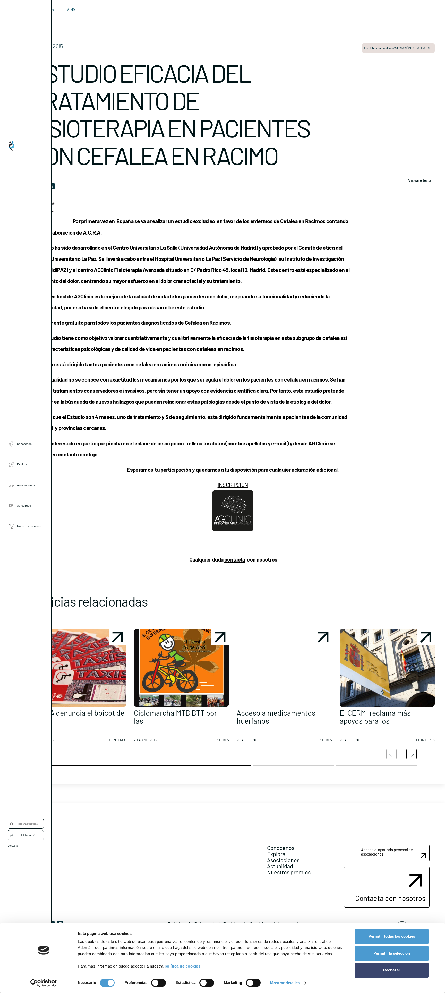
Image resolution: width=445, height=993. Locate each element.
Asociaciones (26, 484)
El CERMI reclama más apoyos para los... (375, 717)
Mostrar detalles (285, 983)
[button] (78, 687)
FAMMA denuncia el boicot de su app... (77, 717)
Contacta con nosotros (390, 898)
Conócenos (24, 443)
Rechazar (391, 970)
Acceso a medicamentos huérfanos (276, 717)
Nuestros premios (29, 526)
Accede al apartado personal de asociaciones (387, 851)
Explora (22, 464)
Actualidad (24, 505)
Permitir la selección (391, 953)
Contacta (13, 845)
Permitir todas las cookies (392, 936)
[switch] (158, 983)
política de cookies (183, 966)
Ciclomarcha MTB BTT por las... (175, 717)
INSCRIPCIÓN (233, 484)
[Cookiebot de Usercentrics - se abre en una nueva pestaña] (43, 983)
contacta (234, 559)
